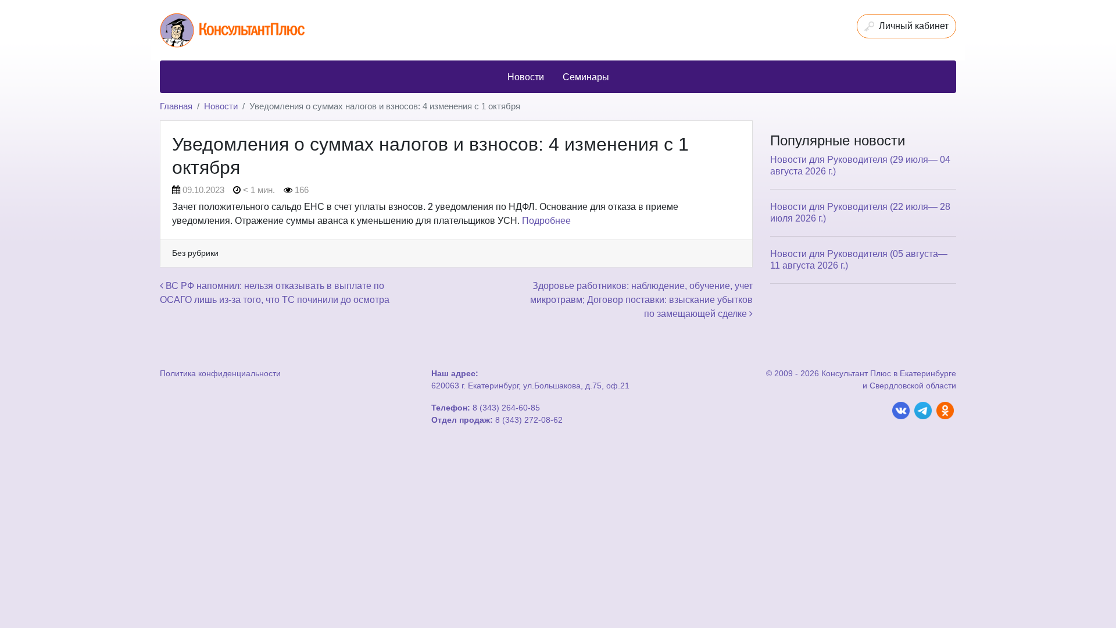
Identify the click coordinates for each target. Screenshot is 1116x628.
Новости (221, 106)
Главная (176, 106)
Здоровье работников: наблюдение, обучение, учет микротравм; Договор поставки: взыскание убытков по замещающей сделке (641, 300)
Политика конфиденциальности (220, 373)
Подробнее (546, 221)
